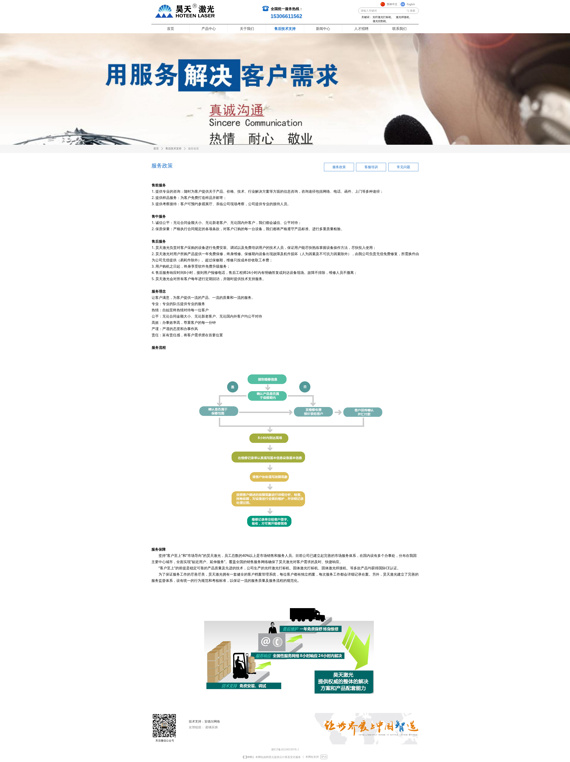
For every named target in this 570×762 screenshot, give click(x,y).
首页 (156, 148)
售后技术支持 (173, 148)
